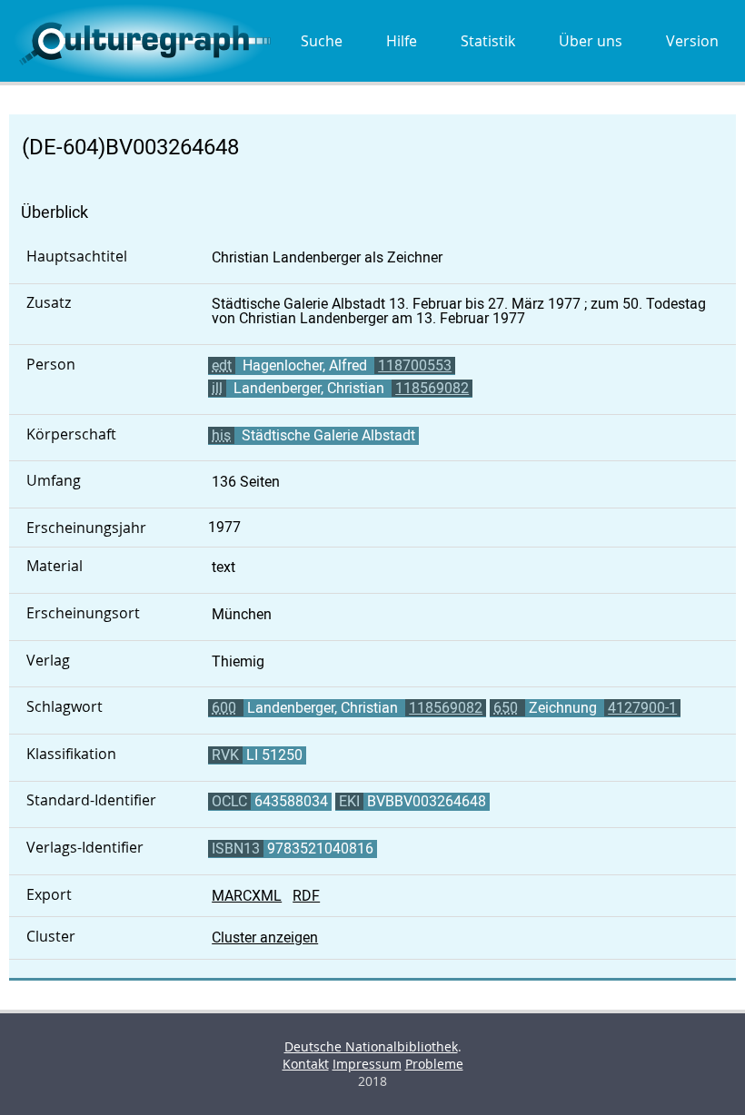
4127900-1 (642, 707)
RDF (306, 895)
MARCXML (247, 895)
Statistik (488, 41)
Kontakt (306, 1063)
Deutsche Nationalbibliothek (371, 1046)
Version (692, 41)
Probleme (434, 1063)
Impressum (367, 1063)
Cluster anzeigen (265, 937)
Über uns (590, 41)
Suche (322, 41)
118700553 (415, 365)
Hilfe (401, 41)
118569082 (432, 388)
